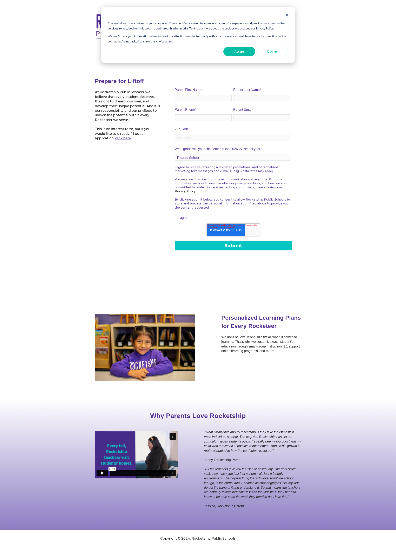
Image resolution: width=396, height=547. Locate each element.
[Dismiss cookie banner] (286, 15)
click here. (123, 138)
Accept (239, 51)
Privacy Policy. (185, 191)
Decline (272, 51)
